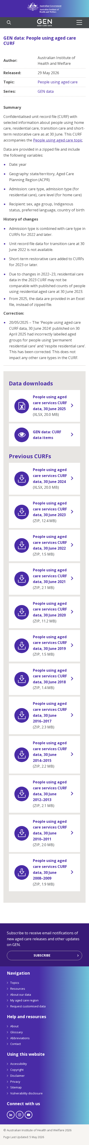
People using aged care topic (57, 140)
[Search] (9, 22)
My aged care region (24, 1000)
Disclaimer (17, 1076)
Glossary (16, 1032)
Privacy (15, 1082)
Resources (17, 989)
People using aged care (58, 82)
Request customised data (28, 1006)
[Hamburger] (81, 22)
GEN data (46, 91)
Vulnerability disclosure (26, 1093)
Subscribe (42, 955)
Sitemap (16, 1087)
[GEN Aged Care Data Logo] (44, 22)
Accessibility (18, 1064)
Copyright (17, 1070)
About (14, 1026)
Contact (15, 1044)
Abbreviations (20, 1038)
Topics (14, 983)
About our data (20, 994)
